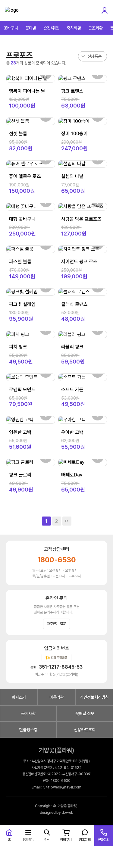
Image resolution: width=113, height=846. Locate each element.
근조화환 (95, 28)
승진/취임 (51, 28)
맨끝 (66, 521)
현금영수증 (28, 729)
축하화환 (74, 28)
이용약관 (56, 697)
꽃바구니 (11, 28)
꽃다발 (30, 28)
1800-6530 (56, 559)
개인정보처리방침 (94, 697)
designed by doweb (57, 812)
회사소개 (19, 697)
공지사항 (28, 713)
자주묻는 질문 (56, 624)
